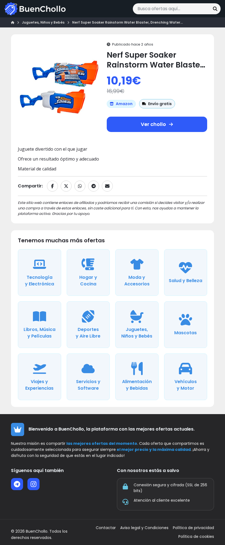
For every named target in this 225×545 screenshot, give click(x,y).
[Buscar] (215, 8)
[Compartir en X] (66, 186)
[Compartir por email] (107, 186)
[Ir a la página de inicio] (35, 8)
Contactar (106, 527)
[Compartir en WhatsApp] (79, 186)
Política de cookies (196, 536)
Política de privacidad (193, 527)
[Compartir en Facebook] (52, 186)
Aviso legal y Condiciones (144, 527)
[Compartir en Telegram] (93, 186)
